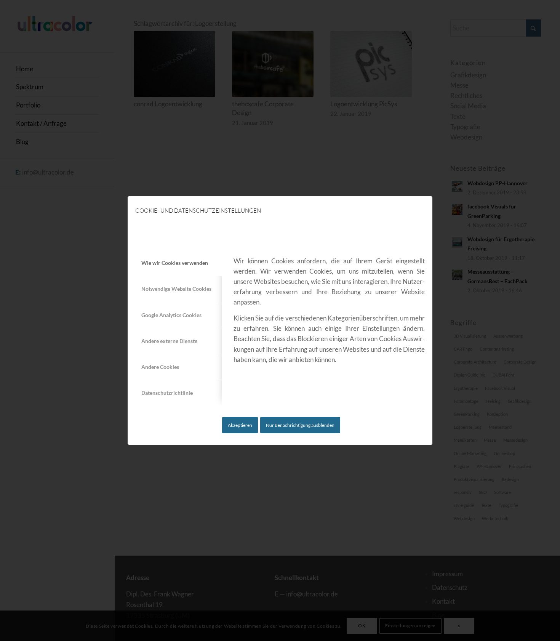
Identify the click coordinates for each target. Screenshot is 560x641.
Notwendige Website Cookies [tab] (176, 288)
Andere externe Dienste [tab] (169, 341)
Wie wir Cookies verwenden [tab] (174, 263)
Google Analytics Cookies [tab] (171, 315)
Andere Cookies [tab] (160, 367)
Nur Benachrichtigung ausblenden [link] (300, 425)
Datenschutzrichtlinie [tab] (167, 392)
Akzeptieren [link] (240, 425)
